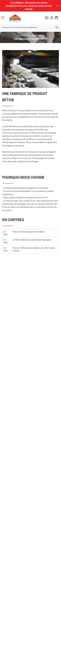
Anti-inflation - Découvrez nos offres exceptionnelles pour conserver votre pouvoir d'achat (29, 5)
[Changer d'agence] (47, 18)
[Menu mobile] (4, 17)
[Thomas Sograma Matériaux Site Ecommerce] (15, 17)
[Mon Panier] (56, 18)
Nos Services (34, 35)
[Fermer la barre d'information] (58, 6)
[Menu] (4, 17)
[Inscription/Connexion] (51, 18)
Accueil (22, 35)
